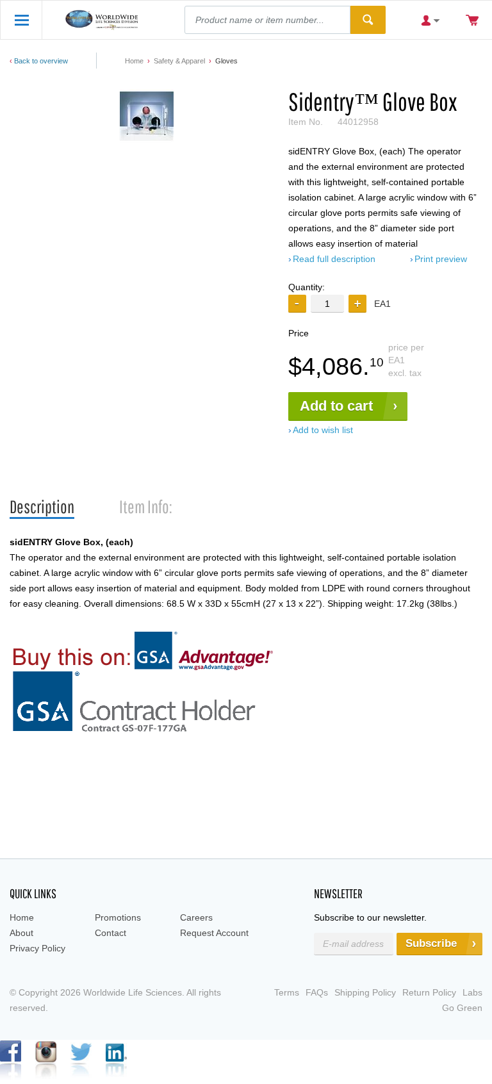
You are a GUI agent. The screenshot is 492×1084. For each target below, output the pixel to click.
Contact (110, 933)
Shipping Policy (365, 992)
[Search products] (368, 20)
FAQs (317, 992)
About (21, 933)
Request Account (214, 933)
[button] (357, 304)
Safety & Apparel (179, 61)
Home (134, 61)
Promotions (118, 917)
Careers (196, 917)
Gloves (226, 61)
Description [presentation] (42, 506)
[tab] (42, 507)
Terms (286, 992)
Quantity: (306, 287)
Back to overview (41, 61)
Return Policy (429, 992)
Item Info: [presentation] (145, 506)
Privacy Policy (37, 948)
